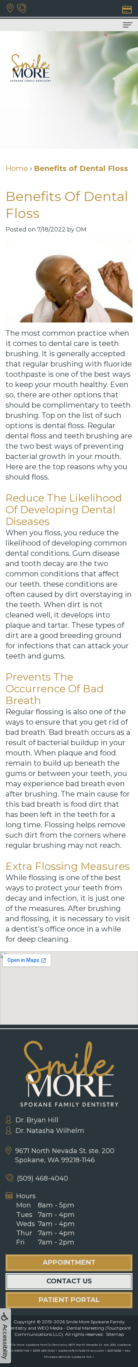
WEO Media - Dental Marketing (70, 1328)
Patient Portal (69, 1300)
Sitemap (115, 1334)
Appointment (69, 1262)
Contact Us (69, 1281)
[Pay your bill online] (126, 8)
